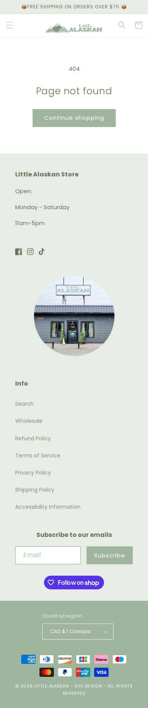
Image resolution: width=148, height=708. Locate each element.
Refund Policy (33, 438)
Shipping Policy (34, 490)
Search (24, 404)
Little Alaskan (51, 686)
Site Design (88, 686)
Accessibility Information (47, 507)
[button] (9, 25)
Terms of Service (37, 455)
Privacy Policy (33, 472)
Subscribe (109, 555)
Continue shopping (74, 118)
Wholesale (29, 421)
